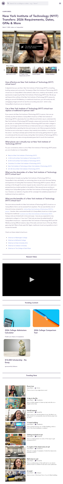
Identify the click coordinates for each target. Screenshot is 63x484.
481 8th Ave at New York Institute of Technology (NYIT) (24, 169)
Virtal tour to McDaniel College (17, 240)
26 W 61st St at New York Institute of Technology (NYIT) (24, 161)
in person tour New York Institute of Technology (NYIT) (36, 213)
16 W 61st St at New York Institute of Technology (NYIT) (24, 158)
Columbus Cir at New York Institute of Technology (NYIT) (24, 163)
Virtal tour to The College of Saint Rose (19, 248)
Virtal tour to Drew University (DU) (18, 243)
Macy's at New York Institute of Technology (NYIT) (22, 155)
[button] (11, 72)
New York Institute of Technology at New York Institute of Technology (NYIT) (30, 166)
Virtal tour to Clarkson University (17, 246)
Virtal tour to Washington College (17, 238)
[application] (31, 47)
